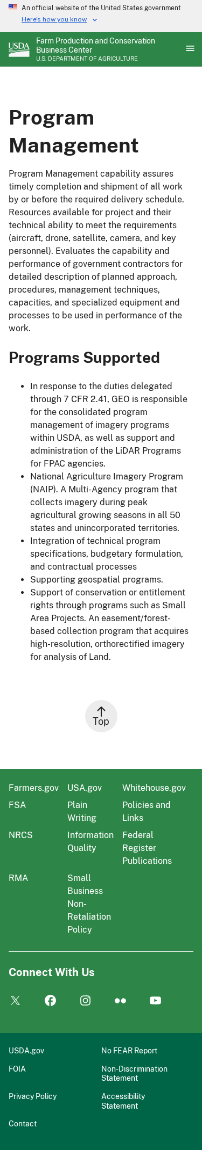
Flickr (120, 1001)
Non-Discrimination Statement (134, 1073)
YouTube (155, 1001)
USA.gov (84, 788)
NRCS (21, 835)
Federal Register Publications (147, 848)
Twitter (15, 1001)
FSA (17, 805)
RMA (18, 878)
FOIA (17, 1068)
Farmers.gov (34, 788)
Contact (23, 1123)
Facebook (50, 1001)
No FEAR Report (129, 1050)
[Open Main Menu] (189, 49)
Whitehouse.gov (154, 788)
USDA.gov (26, 1050)
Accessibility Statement (123, 1100)
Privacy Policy (33, 1096)
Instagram (85, 1001)
